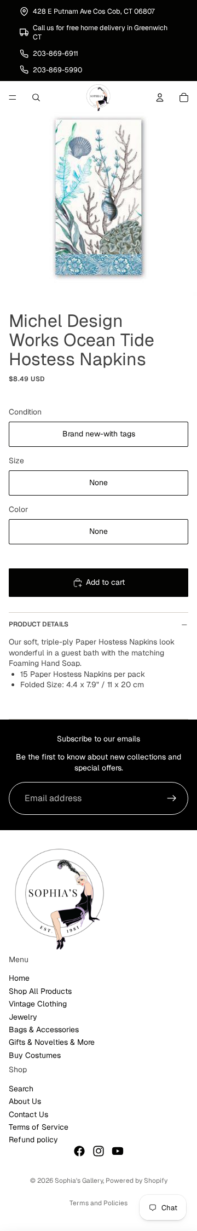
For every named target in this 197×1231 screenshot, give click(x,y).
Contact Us (28, 1114)
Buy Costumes (35, 1055)
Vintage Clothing (38, 1004)
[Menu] (12, 97)
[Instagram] (98, 1151)
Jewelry (23, 1017)
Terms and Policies (98, 1203)
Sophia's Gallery (79, 1180)
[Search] (36, 97)
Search (21, 1089)
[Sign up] (171, 798)
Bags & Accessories (44, 1029)
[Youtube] (117, 1151)
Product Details (38, 624)
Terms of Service (38, 1127)
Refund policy (33, 1140)
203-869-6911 (55, 53)
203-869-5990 (57, 69)
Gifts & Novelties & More (52, 1043)
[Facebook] (79, 1151)
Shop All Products (40, 991)
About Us (25, 1102)
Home (19, 978)
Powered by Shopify (136, 1180)
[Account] (160, 97)
